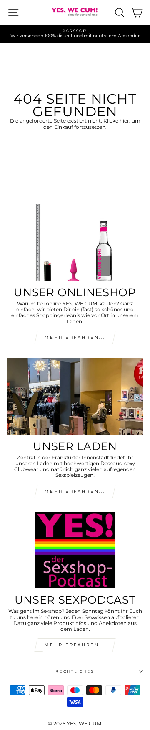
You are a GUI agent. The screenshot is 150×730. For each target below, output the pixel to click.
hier (124, 121)
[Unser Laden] (75, 396)
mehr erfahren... (75, 337)
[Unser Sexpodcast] (75, 550)
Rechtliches (74, 671)
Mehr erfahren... (75, 491)
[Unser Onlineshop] (75, 242)
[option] (75, 33)
